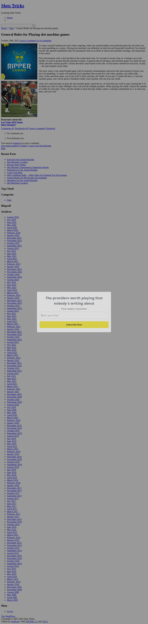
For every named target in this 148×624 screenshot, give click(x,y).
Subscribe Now (74, 324)
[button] (74, 300)
